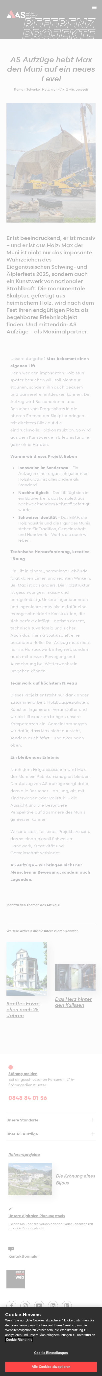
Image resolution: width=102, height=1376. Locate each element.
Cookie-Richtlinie (19, 1340)
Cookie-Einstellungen (51, 1353)
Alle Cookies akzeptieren (51, 1367)
